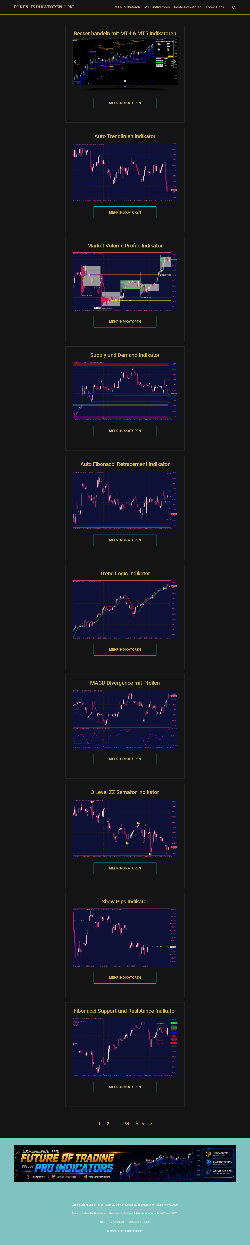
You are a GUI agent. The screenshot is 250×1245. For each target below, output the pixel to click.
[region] (125, 65)
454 (125, 1123)
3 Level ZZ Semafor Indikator (125, 792)
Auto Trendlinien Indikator (125, 136)
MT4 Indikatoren (127, 7)
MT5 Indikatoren (157, 7)
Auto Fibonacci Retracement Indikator (125, 464)
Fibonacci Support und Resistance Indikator (125, 1011)
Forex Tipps (215, 7)
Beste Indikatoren (187, 7)
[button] (75, 62)
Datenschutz (116, 1222)
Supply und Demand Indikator (125, 355)
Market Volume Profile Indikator (125, 245)
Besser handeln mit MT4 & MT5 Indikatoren (125, 33)
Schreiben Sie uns (140, 1222)
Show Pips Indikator (125, 901)
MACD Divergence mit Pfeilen (125, 683)
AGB (102, 1222)
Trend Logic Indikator (125, 573)
